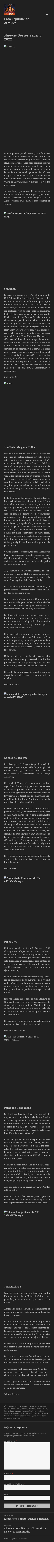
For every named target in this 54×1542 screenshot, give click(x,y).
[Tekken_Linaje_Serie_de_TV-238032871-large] (27, 1245)
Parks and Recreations (16, 1416)
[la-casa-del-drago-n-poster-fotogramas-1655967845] (27, 721)
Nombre (8, 1474)
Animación (42, 1406)
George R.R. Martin (30, 1411)
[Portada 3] (27, 97)
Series (38, 1409)
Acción (34, 1406)
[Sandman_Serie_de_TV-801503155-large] (27, 246)
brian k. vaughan (16, 1411)
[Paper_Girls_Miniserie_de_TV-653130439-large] (27, 905)
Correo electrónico (14, 1484)
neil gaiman (39, 1413)
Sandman (28, 1416)
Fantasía (24, 1409)
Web (6, 1494)
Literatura (31, 1409)
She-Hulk (36, 1416)
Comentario (10, 1441)
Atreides (25, 1406)
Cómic (18, 1409)
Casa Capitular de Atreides (16, 21)
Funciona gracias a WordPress (15, 1539)
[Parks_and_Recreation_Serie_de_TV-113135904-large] (27, 1067)
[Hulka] (27, 410)
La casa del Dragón (27, 1413)
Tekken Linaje (16, 1418)
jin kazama (15, 1413)
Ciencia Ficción (9, 1409)
